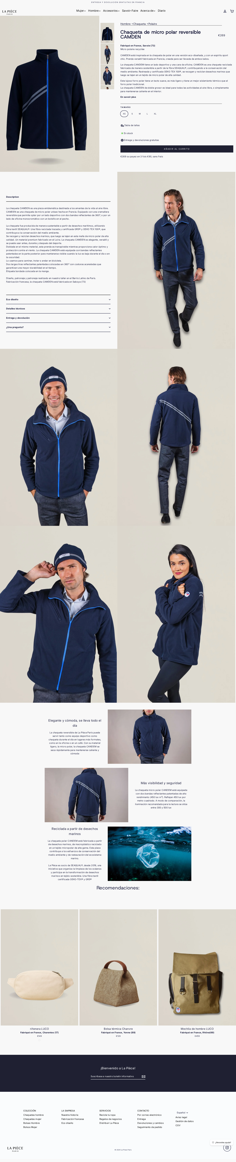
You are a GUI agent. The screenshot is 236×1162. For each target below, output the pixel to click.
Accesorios (110, 10)
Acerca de (147, 10)
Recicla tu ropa (107, 1115)
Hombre (93, 10)
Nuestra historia (69, 1115)
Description (12, 196)
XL (155, 114)
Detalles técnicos (15, 308)
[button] (233, 974)
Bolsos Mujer (30, 1127)
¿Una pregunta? (15, 327)
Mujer (80, 10)
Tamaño (125, 107)
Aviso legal (181, 1117)
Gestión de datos (184, 1121)
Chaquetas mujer (32, 1119)
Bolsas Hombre (31, 1123)
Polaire (152, 24)
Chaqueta (139, 24)
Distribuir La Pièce (109, 1123)
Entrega (141, 1119)
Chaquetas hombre (33, 1115)
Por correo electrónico (149, 1115)
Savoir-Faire (130, 10)
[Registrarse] (143, 1077)
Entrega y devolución (18, 318)
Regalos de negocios (110, 1119)
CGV (177, 1125)
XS (124, 114)
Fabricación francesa (72, 1119)
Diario (162, 10)
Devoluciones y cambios (150, 1123)
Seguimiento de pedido (149, 1127)
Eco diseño (12, 299)
